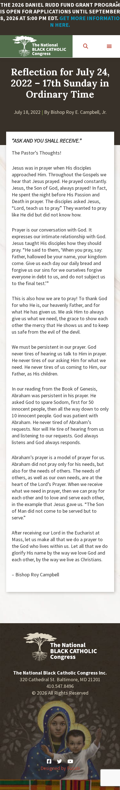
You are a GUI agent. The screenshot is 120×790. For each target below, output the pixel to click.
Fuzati (73, 768)
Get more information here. (85, 21)
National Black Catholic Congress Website (39, 46)
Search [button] (86, 46)
